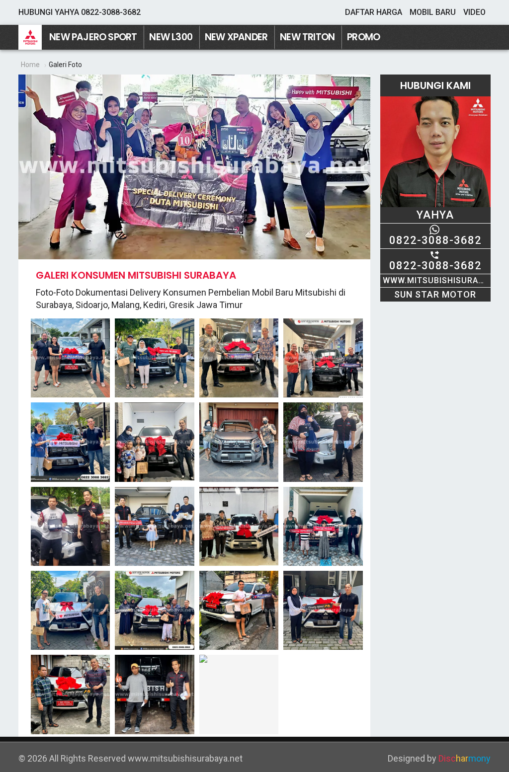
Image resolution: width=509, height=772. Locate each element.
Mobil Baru (433, 12)
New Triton (307, 37)
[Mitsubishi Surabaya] (30, 37)
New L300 (170, 37)
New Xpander (236, 37)
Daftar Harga (373, 12)
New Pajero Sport (93, 37)
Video (474, 12)
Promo (363, 37)
